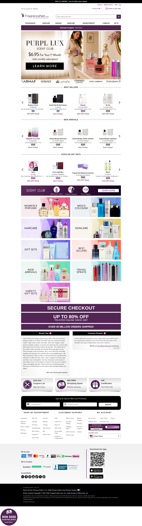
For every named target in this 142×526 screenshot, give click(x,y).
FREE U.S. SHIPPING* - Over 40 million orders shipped (71, 1)
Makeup (58, 23)
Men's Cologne (25, 426)
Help (116, 4)
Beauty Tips (43, 333)
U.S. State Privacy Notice (53, 490)
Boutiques (24, 433)
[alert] (97, 8)
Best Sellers (35, 431)
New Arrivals (46, 428)
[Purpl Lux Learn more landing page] (104, 428)
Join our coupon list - (29, 9)
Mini (44, 431)
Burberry (34, 107)
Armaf (59, 107)
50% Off (34, 418)
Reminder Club (104, 421)
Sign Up (108, 404)
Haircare (71, 23)
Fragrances (30, 23)
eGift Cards (58, 428)
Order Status (108, 4)
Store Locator (70, 435)
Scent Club (35, 438)
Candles (45, 425)
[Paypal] (47, 456)
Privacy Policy (38, 490)
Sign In (99, 4)
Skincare (46, 23)
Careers (79, 432)
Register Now (92, 421)
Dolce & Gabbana (59, 174)
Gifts (116, 23)
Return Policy (70, 418)
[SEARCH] (119, 17)
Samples (34, 421)
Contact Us (58, 421)
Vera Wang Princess (104, 346)
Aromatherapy (36, 428)
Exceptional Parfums (84, 175)
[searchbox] (86, 17)
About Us (57, 425)
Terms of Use (27, 490)
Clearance (35, 434)
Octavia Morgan (59, 141)
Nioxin (109, 174)
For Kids (45, 418)
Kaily (34, 174)
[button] (119, 81)
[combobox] (88, 17)
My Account (92, 418)
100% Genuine (70, 432)
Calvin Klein (84, 107)
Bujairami (34, 141)
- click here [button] (71, 28)
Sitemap (79, 423)
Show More (116, 348)
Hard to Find (46, 434)
